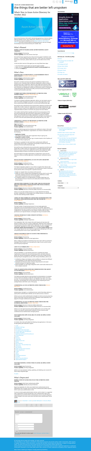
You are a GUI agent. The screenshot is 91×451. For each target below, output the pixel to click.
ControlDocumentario (21, 355)
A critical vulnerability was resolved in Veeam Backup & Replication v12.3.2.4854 (68, 129)
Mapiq (17, 342)
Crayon (17, 351)
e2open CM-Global (20, 332)
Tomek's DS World (63, 74)
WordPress (44, 449)
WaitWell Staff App (20, 327)
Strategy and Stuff (63, 64)
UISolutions (18, 346)
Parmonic (18, 338)
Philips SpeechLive (20, 350)
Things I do (61, 72)
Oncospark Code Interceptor (22, 330)
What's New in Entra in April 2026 (67, 132)
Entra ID (45, 400)
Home (60, 58)
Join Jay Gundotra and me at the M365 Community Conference (67, 167)
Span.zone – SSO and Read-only (23, 344)
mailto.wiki (18, 339)
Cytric (17, 352)
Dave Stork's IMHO (63, 66)
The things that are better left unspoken (40, 7)
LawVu (16, 373)
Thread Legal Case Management (23, 331)
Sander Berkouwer (37, 400)
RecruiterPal (18, 347)
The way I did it (62, 68)
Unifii (17, 325)
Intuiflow (18, 356)
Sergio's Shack (62, 70)
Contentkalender (20, 335)
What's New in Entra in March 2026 (67, 144)
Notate (17, 354)
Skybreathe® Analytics (21, 359)
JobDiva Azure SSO (20, 340)
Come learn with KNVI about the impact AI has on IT (66, 135)
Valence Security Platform (22, 358)
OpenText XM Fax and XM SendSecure (25, 334)
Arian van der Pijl (64, 161)
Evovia (17, 336)
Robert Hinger (63, 165)
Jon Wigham (29, 449)
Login (71, 2)
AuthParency (19, 328)
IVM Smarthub (19, 343)
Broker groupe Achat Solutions (23, 348)
